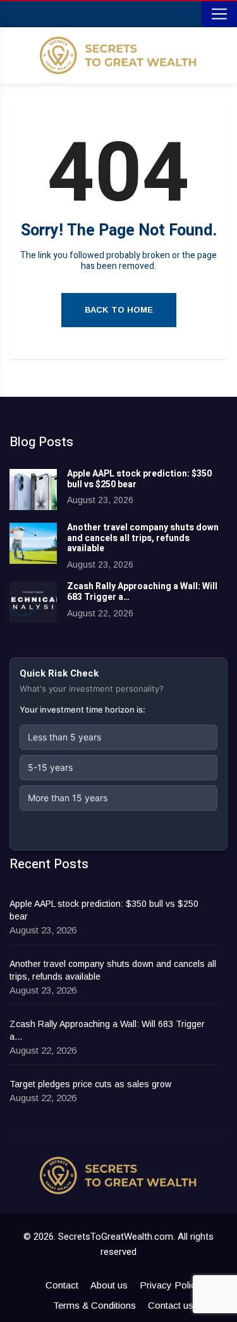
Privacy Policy (170, 1285)
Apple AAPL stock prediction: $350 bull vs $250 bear (139, 479)
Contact (62, 1285)
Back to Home (119, 310)
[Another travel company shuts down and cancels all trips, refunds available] (33, 543)
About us (109, 1285)
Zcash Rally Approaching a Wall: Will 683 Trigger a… (142, 592)
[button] (118, 737)
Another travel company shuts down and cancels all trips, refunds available (143, 538)
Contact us (170, 1305)
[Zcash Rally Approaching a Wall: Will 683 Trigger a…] (33, 602)
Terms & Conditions (94, 1305)
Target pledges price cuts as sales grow (90, 1084)
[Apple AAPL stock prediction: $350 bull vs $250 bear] (33, 489)
